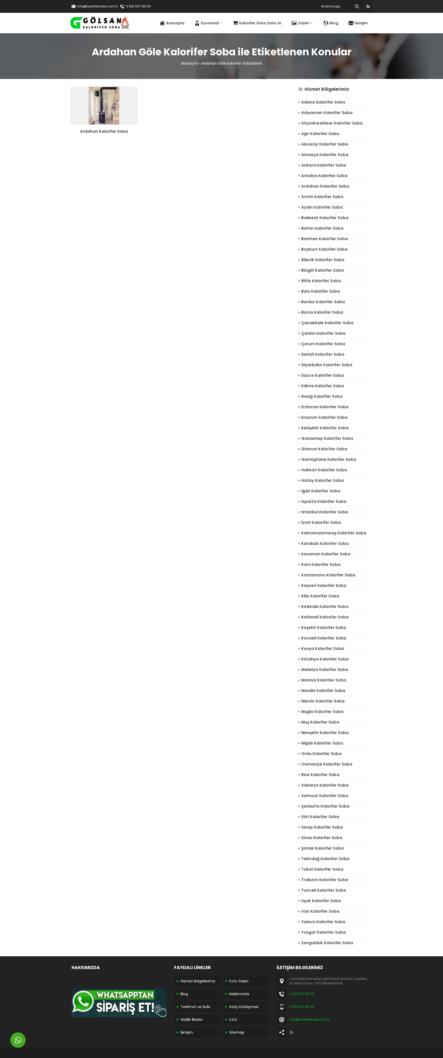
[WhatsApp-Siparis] (119, 1013)
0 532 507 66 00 (138, 6)
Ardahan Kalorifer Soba (104, 131)
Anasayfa (189, 63)
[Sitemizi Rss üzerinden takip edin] (368, 6)
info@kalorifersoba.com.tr (97, 6)
